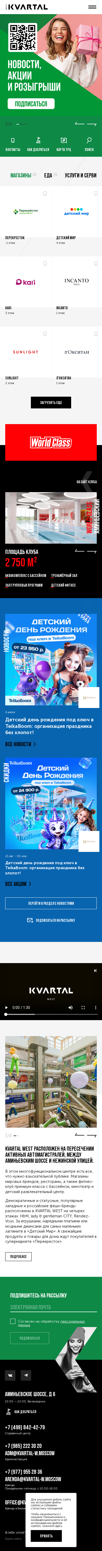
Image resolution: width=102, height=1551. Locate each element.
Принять (46, 1536)
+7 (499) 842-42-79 (25, 1427)
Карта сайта (13, 1539)
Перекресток (15, 237)
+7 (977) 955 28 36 (23, 1472)
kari (8, 308)
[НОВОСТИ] (51, 659)
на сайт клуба (87, 482)
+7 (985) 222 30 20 (23, 1446)
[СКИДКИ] (51, 803)
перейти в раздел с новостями (51, 903)
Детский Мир (66, 237)
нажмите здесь (52, 1526)
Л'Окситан (63, 378)
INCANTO (62, 308)
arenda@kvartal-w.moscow (33, 1479)
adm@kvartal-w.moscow (30, 1453)
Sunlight (12, 378)
